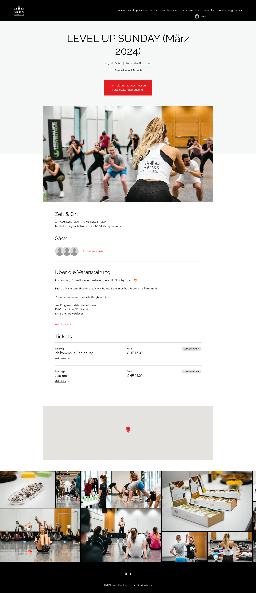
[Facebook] (130, 574)
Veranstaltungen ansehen (128, 89)
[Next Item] (250, 516)
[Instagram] (125, 574)
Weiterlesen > (63, 323)
